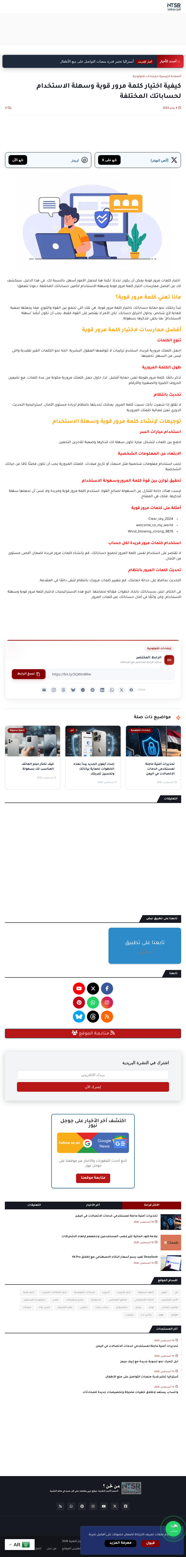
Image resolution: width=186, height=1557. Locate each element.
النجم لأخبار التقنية (80, 1541)
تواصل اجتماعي (169, 1307)
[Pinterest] (92, 690)
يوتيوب (129, 1315)
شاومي (84, 1307)
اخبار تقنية (28, 1292)
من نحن (51, 1548)
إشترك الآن (93, 1087)
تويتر (151, 1307)
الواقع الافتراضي (117, 1300)
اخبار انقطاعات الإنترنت (54, 1292)
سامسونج (122, 1307)
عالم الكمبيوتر (64, 1307)
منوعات (27, 1307)
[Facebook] (131, 690)
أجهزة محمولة (146, 1292)
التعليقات (34, 1205)
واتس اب (146, 1315)
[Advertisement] (93, 29)
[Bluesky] (73, 690)
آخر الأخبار (93, 1205)
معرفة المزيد (120, 1543)
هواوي (174, 1315)
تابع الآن (17, 160)
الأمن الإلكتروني (169, 1300)
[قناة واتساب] (173, 1528)
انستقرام (96, 1300)
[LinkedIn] (102, 690)
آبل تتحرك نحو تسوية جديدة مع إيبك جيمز (149, 1361)
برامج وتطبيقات (75, 1300)
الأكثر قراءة (151, 1205)
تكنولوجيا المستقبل (34, 1300)
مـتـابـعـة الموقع (94, 1033)
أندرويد (105, 1292)
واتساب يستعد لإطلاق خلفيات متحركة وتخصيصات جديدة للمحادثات (130, 1392)
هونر (161, 1315)
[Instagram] (54, 690)
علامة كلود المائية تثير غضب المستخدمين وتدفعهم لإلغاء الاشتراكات (110, 1236)
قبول (150, 1543)
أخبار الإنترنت (124, 1292)
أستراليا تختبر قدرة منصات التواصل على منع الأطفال (106, 61)
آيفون (164, 1292)
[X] (121, 690)
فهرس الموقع (71, 1548)
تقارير (55, 1300)
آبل (176, 1292)
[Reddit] (83, 690)
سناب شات (101, 1307)
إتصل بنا (36, 1548)
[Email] (44, 690)
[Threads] (63, 690)
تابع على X (109, 160)
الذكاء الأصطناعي (144, 1300)
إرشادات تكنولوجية (144, 76)
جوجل (138, 1307)
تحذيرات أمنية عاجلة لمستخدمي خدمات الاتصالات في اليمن (116, 1216)
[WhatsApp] (112, 690)
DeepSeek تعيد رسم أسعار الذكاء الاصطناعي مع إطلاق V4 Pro (115, 1257)
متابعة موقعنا (93, 1178)
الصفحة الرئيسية (170, 76)
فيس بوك (44, 1307)
